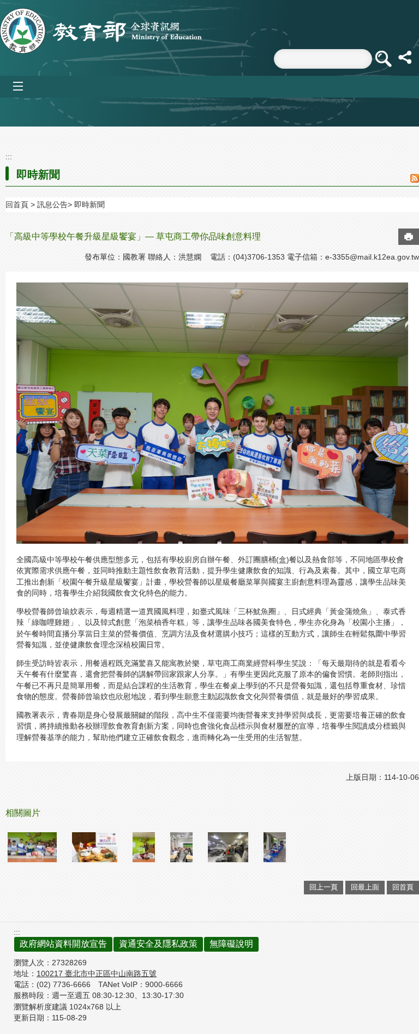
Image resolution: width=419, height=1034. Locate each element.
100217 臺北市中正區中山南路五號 (97, 973)
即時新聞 (89, 204)
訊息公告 (52, 204)
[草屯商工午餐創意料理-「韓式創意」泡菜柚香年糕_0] (94, 847)
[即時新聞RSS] (414, 179)
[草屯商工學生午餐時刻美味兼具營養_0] (181, 847)
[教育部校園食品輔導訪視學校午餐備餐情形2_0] (274, 847)
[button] (383, 59)
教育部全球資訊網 (101, 30)
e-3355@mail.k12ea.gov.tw (372, 257)
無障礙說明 (231, 943)
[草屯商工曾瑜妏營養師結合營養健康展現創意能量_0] (143, 847)
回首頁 (16, 204)
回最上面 (365, 887)
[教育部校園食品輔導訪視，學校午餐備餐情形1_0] (228, 847)
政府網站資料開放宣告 (63, 943)
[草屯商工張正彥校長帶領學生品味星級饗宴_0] (32, 847)
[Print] (408, 237)
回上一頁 (323, 887)
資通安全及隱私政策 (158, 943)
